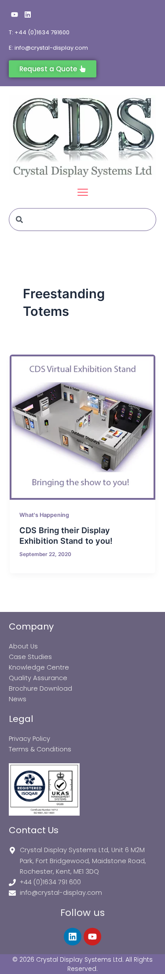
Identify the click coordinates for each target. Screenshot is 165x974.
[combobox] (82, 219)
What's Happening (44, 515)
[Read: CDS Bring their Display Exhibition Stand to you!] (82, 427)
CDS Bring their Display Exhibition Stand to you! (66, 535)
